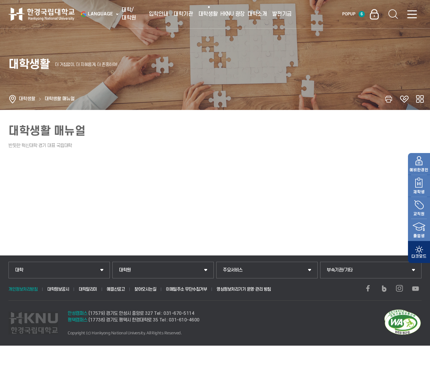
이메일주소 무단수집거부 (186, 289)
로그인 (374, 14)
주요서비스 (233, 270)
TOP (417, 371)
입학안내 (158, 14)
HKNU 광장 (232, 14)
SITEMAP (412, 14)
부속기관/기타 (340, 270)
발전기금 (282, 14)
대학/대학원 (129, 14)
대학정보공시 (58, 289)
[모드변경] (419, 252)
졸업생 (419, 236)
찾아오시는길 (145, 289)
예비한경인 (419, 170)
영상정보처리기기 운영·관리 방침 (244, 289)
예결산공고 (116, 289)
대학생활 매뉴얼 (60, 98)
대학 (19, 270)
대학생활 (208, 14)
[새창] (368, 288)
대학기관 (183, 14)
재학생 (419, 192)
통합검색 (393, 14)
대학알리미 (88, 289)
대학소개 (257, 14)
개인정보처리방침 (22, 289)
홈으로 (12, 99)
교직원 (419, 214)
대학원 (125, 270)
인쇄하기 (388, 99)
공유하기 (420, 99)
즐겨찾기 (404, 99)
